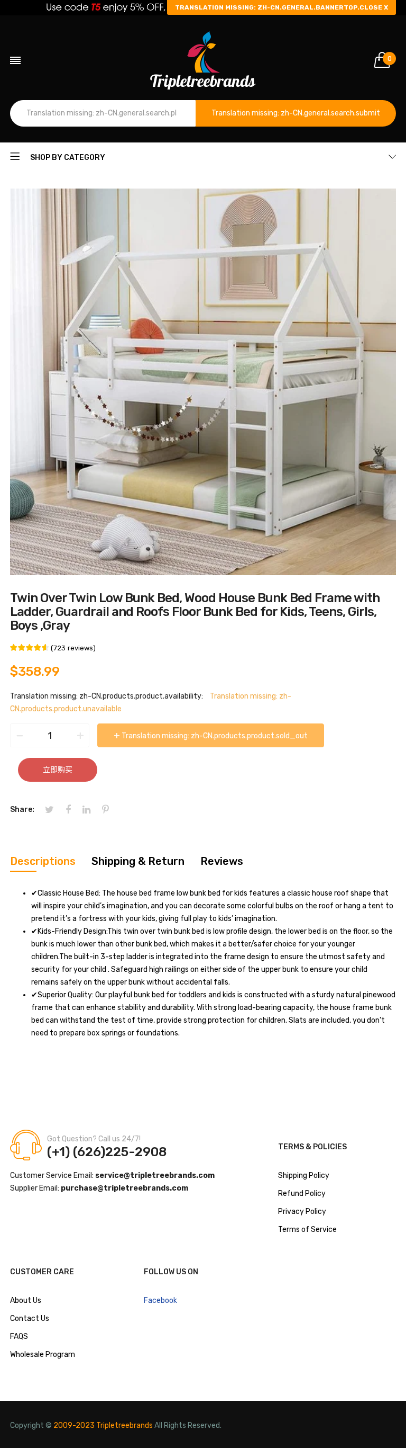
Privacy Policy (302, 1211)
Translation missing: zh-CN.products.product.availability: (106, 696)
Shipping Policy (303, 1175)
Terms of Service (307, 1229)
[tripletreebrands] (203, 60)
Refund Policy (302, 1193)
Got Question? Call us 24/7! (94, 1138)
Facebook (160, 1300)
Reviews (221, 861)
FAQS (19, 1336)
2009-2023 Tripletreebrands (103, 1425)
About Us (25, 1300)
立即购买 (57, 769)
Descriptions (43, 861)
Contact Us (29, 1318)
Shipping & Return (137, 861)
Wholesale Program (42, 1354)
